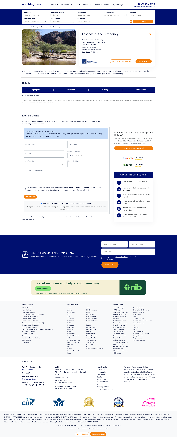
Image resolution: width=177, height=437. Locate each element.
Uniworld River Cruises (141, 334)
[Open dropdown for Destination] (98, 15)
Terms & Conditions (75, 188)
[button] (71, 155)
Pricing (105, 90)
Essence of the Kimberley (50, 27)
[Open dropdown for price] (72, 21)
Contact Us (101, 372)
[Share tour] (150, 33)
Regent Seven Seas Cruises (142, 321)
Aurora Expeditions (120, 314)
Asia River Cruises (28, 312)
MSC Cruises (117, 353)
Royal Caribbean (138, 323)
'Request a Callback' (135, 141)
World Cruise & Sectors (94, 349)
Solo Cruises (26, 340)
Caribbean (71, 334)
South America (91, 336)
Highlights (35, 90)
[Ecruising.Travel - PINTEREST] (40, 385)
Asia (68, 316)
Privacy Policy (89, 188)
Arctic (69, 314)
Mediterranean (91, 310)
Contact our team (29, 379)
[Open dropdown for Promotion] (98, 21)
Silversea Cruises (139, 331)
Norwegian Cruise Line (141, 310)
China (69, 338)
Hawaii (69, 349)
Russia (88, 331)
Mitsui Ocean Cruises (120, 351)
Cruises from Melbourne (30, 325)
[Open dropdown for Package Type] (45, 21)
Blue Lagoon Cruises (120, 321)
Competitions (102, 382)
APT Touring (33, 27)
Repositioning (91, 329)
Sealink (135, 329)
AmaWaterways (118, 308)
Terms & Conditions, (122, 257)
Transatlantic (91, 340)
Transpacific (90, 342)
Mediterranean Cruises (30, 336)
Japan (88, 308)
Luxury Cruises (27, 334)
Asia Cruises (26, 310)
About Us (101, 369)
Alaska (69, 310)
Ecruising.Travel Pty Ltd (72, 425)
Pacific (88, 325)
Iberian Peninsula (73, 351)
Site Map (117, 425)
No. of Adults (29, 161)
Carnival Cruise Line (120, 323)
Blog (99, 384)
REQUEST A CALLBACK (132, 148)
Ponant (135, 316)
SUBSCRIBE (110, 265)
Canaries (70, 331)
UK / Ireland (90, 344)
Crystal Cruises (118, 331)
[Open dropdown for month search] (72, 15)
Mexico (88, 312)
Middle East (90, 314)
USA (88, 346)
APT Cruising (117, 310)
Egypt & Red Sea (73, 342)
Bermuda (70, 325)
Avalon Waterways (119, 316)
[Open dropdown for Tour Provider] (125, 15)
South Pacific (91, 338)
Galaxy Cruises (118, 344)
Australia (70, 319)
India (69, 353)
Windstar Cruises (139, 340)
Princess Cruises (138, 319)
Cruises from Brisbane (30, 316)
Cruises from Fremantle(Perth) (33, 323)
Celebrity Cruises (119, 325)
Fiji (68, 346)
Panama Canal (91, 327)
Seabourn (136, 327)
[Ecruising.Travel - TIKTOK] (43, 385)
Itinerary (71, 90)
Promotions (141, 90)
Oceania (89, 323)
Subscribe (101, 374)
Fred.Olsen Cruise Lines (121, 342)
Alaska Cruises (27, 308)
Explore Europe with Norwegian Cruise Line (37, 329)
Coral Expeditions (119, 329)
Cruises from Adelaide (30, 321)
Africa (69, 308)
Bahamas (70, 321)
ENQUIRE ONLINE (143, 61)
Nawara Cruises (138, 308)
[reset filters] (131, 21)
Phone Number (73, 151)
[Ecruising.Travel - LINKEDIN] (36, 385)
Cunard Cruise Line (119, 334)
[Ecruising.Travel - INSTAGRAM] (33, 385)
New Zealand (91, 316)
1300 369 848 (146, 3)
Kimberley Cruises (28, 331)
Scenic (135, 325)
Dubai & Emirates (73, 340)
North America (91, 319)
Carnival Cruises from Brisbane (33, 314)
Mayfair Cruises (118, 349)
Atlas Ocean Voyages (120, 312)
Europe (70, 344)
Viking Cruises (138, 336)
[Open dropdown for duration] (151, 15)
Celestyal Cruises (119, 327)
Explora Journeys (119, 340)
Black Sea (70, 327)
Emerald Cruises (118, 338)
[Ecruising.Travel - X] (30, 385)
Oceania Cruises (138, 312)
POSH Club (101, 379)
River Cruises (26, 342)
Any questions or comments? (35, 170)
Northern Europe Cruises (31, 338)
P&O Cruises (137, 314)
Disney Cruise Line (119, 336)
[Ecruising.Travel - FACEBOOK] (23, 385)
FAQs (99, 377)
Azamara (116, 319)
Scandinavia (90, 334)
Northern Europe (92, 321)
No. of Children (73, 161)
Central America (73, 336)
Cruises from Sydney (29, 319)
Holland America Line (120, 346)
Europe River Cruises (29, 327)
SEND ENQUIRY (30, 197)
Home (24, 27)
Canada (70, 329)
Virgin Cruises (138, 338)
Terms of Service (101, 428)
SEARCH (144, 21)
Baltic (69, 323)
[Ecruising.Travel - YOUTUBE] (26, 385)
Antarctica (71, 312)
